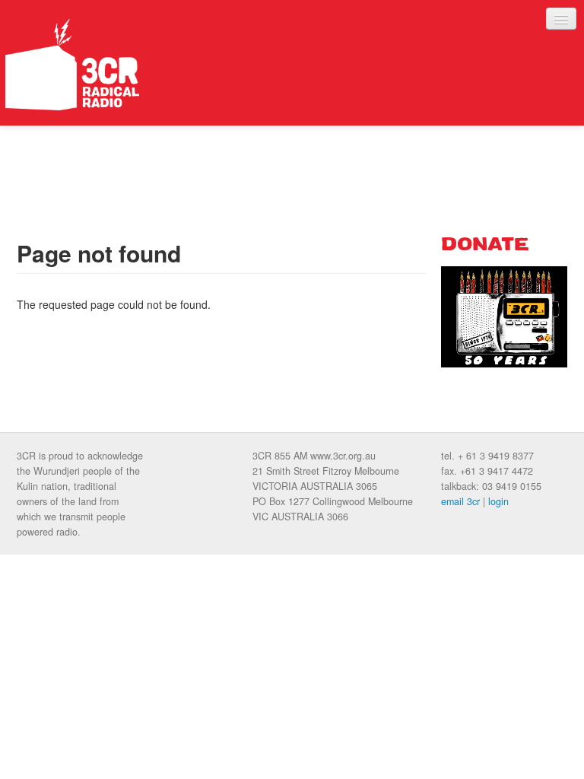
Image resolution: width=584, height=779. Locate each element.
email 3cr (460, 501)
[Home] (72, 65)
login (498, 501)
